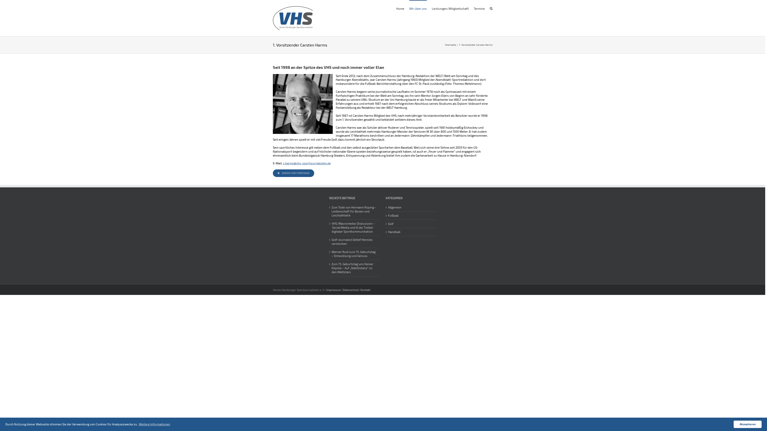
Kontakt (365, 290)
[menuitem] (402, 8)
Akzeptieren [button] (748, 424)
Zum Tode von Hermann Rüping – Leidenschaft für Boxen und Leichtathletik (354, 211)
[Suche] (491, 8)
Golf (391, 223)
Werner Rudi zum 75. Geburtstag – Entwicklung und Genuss (354, 254)
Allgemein (394, 207)
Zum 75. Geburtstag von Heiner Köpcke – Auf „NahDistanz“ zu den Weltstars (352, 268)
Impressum (334, 290)
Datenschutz (351, 290)
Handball (394, 232)
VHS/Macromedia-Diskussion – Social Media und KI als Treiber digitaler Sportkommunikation (353, 227)
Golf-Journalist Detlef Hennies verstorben (352, 241)
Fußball (393, 215)
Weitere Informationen (154, 424)
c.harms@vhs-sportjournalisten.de (307, 163)
